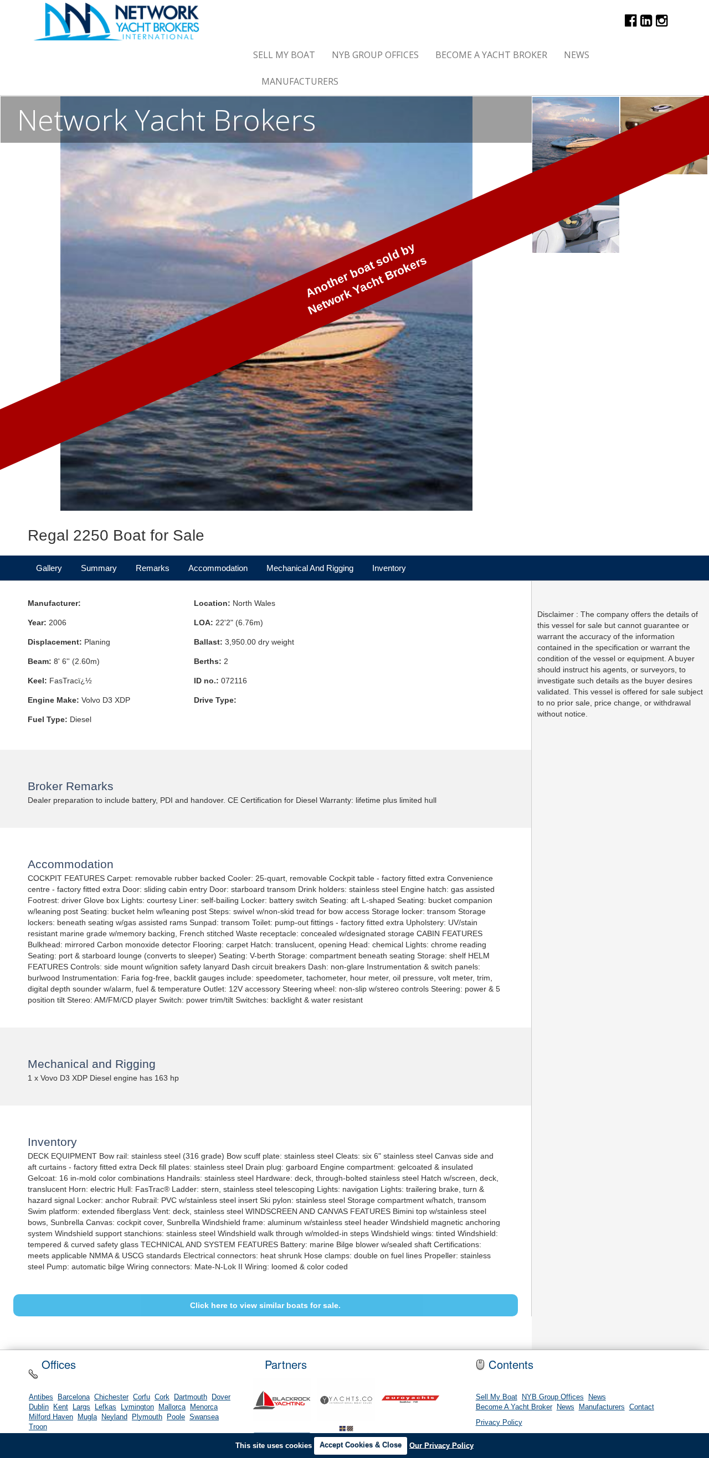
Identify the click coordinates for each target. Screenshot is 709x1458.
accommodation (218, 568)
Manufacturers (299, 81)
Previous (23, 304)
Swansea (204, 1417)
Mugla (87, 1417)
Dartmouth (190, 1397)
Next (510, 304)
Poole (176, 1417)
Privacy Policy (499, 1422)
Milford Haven (51, 1417)
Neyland (114, 1417)
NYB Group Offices (375, 54)
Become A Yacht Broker (491, 54)
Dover (221, 1397)
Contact (641, 1407)
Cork (162, 1397)
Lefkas (105, 1407)
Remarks (152, 568)
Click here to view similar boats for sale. (265, 1305)
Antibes (41, 1397)
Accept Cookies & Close (361, 1445)
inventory (389, 568)
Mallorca (172, 1407)
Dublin (39, 1407)
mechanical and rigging (309, 568)
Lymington (137, 1407)
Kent (60, 1407)
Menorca (204, 1407)
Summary (99, 568)
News (576, 54)
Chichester (111, 1397)
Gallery (49, 568)
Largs (81, 1407)
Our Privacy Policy (441, 1445)
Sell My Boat (284, 54)
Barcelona (74, 1397)
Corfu (141, 1397)
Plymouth (147, 1417)
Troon (38, 1427)
